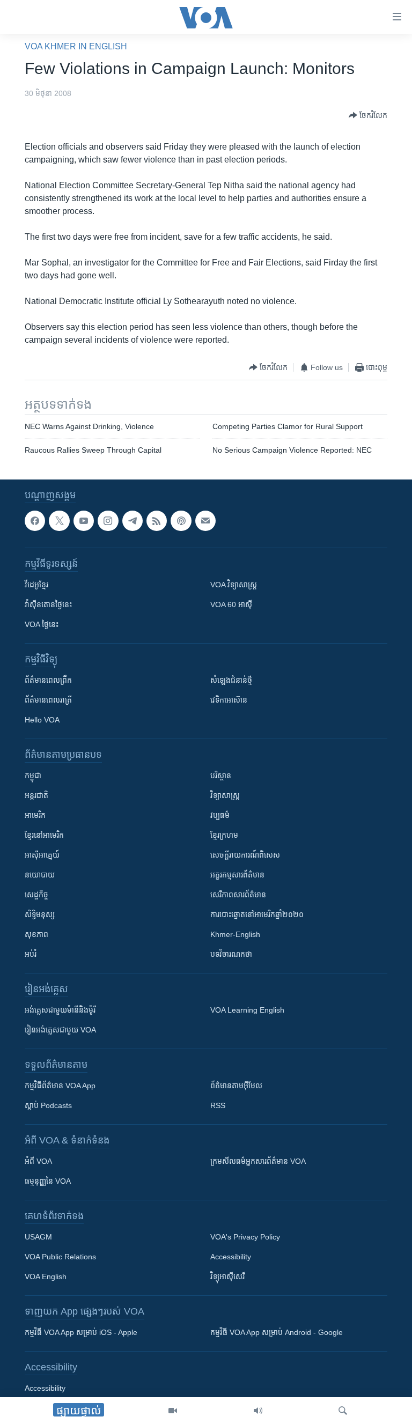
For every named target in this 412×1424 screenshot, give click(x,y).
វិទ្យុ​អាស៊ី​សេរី (227, 1276)
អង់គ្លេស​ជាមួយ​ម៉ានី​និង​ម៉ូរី (60, 1010)
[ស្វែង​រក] (343, 1410)
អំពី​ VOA (38, 1161)
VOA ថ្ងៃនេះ (41, 624)
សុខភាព (36, 934)
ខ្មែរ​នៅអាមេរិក (44, 835)
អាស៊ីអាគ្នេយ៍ (42, 855)
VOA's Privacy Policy (245, 1237)
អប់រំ (30, 954)
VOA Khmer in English (76, 46)
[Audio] (258, 1410)
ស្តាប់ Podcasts (48, 1105)
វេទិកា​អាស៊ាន (228, 700)
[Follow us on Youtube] (83, 521)
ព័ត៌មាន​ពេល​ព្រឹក (48, 680)
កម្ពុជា (33, 775)
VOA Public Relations (60, 1256)
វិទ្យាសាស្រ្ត (225, 795)
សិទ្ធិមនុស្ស (40, 914)
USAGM (38, 1237)
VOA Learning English (247, 1010)
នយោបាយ (40, 874)
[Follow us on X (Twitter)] (59, 521)
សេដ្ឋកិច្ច (36, 894)
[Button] (368, 115)
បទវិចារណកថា (231, 954)
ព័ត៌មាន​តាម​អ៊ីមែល (236, 1085)
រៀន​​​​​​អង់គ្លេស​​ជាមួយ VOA (60, 1029)
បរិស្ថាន (220, 775)
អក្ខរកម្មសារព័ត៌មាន (237, 874)
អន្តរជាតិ (36, 795)
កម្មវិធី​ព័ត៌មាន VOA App (60, 1085)
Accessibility (230, 1256)
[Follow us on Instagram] (108, 521)
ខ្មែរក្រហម (224, 835)
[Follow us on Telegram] (132, 521)
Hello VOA (42, 719)
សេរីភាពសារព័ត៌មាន (238, 894)
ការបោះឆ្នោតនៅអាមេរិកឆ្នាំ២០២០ (257, 914)
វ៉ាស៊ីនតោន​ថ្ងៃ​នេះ (48, 604)
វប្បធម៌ (220, 815)
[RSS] (156, 521)
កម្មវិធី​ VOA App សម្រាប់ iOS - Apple (81, 1332)
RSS (217, 1105)
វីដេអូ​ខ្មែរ (36, 584)
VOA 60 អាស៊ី (231, 604)
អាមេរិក (35, 815)
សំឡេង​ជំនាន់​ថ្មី (231, 680)
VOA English (46, 1276)
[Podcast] (181, 521)
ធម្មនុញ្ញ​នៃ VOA (48, 1181)
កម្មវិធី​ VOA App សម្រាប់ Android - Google (276, 1332)
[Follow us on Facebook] (35, 521)
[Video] (173, 1410)
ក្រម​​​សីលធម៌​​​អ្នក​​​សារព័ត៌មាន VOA (258, 1161)
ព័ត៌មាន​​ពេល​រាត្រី (48, 700)
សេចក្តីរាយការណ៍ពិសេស (245, 855)
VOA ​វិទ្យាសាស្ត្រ (233, 584)
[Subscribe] (205, 521)
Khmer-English (235, 934)
